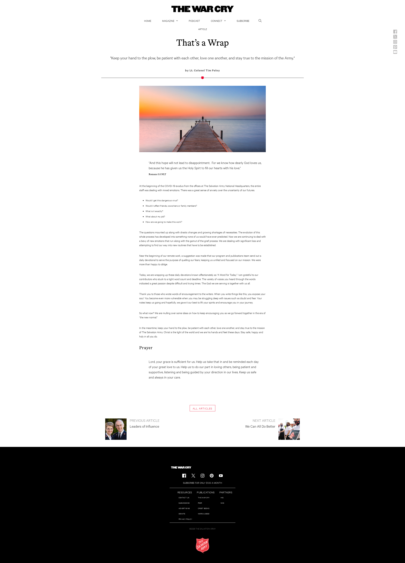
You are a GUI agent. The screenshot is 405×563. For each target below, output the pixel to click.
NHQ (222, 503)
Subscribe (243, 20)
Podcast (194, 20)
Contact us (184, 497)
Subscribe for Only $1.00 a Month (202, 482)
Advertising (184, 508)
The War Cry (203, 497)
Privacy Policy (185, 519)
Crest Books (203, 508)
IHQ (222, 497)
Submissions (184, 503)
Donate (182, 513)
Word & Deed (203, 513)
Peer (200, 503)
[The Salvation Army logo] (202, 545)
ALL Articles (202, 408)
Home (147, 20)
